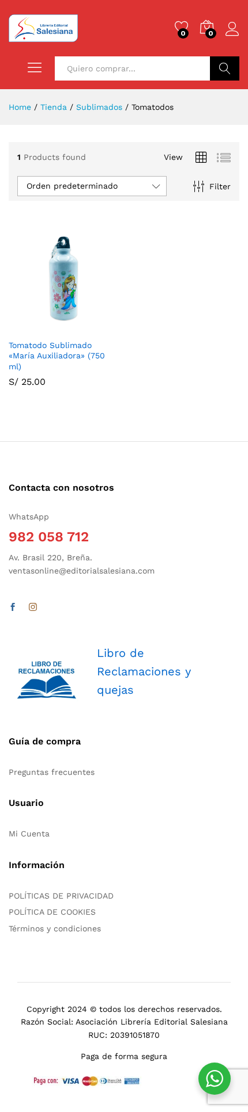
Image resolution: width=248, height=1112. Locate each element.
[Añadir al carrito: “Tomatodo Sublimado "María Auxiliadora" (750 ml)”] (35, 326)
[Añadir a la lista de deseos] (88, 326)
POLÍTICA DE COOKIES (52, 911)
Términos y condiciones (55, 928)
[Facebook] (12, 607)
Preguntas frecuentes (52, 772)
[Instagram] (32, 607)
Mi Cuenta (29, 833)
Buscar (224, 68)
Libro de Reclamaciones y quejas (144, 671)
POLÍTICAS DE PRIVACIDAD (61, 895)
